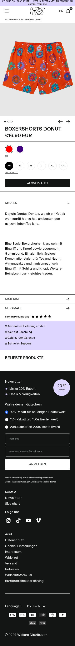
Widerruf (11, 557)
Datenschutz (14, 540)
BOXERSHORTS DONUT (31, 19)
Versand (11, 563)
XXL (63, 166)
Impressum (13, 552)
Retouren (12, 569)
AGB (8, 534)
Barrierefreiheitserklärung (24, 581)
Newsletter (13, 498)
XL (52, 166)
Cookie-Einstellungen (21, 546)
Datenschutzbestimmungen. (18, 482)
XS (9, 166)
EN (61, 11)
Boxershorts (11, 19)
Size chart (12, 504)
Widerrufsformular (18, 575)
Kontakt (10, 492)
